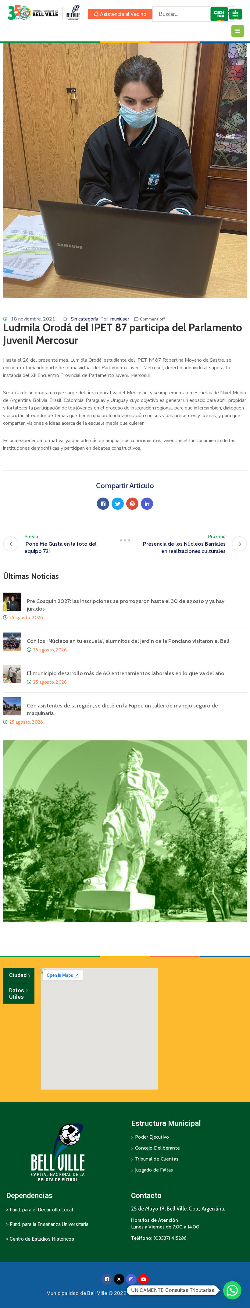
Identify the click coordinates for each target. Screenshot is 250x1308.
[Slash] (125, 540)
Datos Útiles (16, 993)
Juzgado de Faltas (154, 1170)
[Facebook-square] (107, 1279)
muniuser (119, 319)
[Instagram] (131, 1279)
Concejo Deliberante (157, 1148)
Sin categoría (84, 319)
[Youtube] (143, 1279)
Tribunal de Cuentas (156, 1159)
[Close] (119, 1279)
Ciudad (18, 975)
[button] (120, 14)
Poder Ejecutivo (152, 1137)
